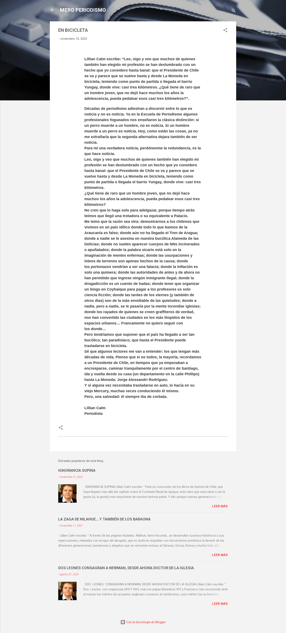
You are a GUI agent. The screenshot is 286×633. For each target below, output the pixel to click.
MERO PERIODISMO (83, 10)
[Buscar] (233, 11)
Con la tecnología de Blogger (145, 622)
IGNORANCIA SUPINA (76, 470)
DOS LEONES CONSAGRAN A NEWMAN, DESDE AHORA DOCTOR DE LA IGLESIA (126, 568)
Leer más (220, 506)
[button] (225, 31)
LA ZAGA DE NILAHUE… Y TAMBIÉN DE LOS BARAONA (104, 519)
